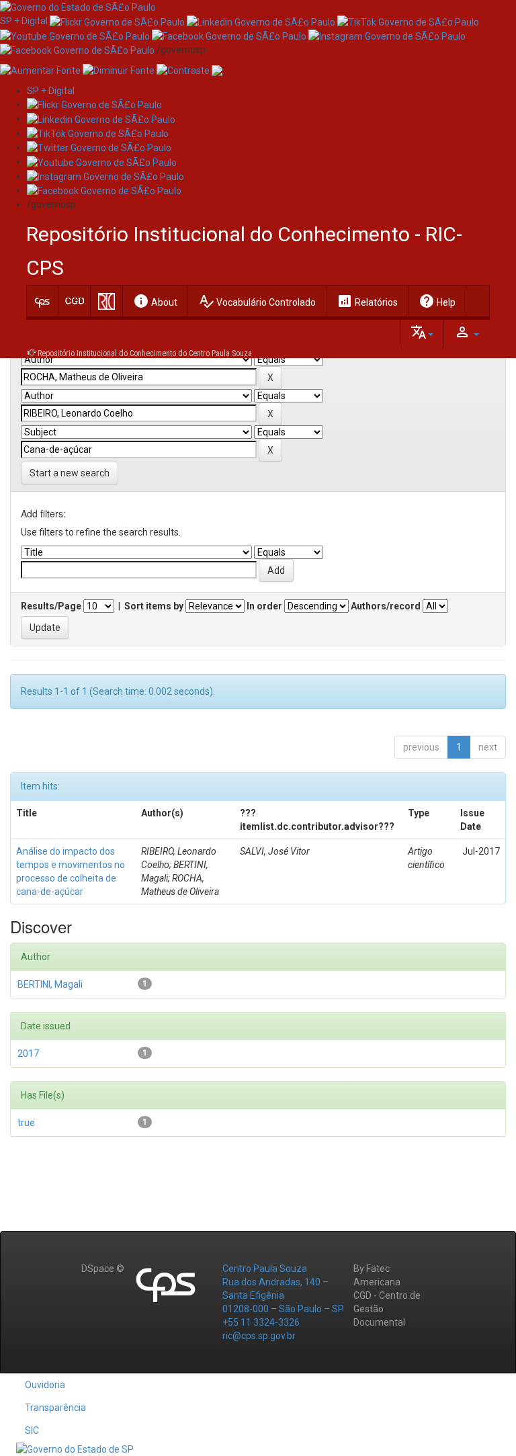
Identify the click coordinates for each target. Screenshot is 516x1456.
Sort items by (153, 606)
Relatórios (367, 301)
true (26, 1122)
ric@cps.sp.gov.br (259, 1335)
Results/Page (51, 606)
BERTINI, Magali (50, 984)
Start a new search (70, 473)
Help (437, 301)
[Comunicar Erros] (217, 70)
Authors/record (386, 606)
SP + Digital (24, 20)
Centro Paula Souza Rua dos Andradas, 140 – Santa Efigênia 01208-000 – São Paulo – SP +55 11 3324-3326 (283, 1295)
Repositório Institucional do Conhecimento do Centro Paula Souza (145, 353)
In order (264, 606)
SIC (32, 1430)
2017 (28, 1053)
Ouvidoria (45, 1384)
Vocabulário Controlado (257, 301)
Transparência (55, 1407)
